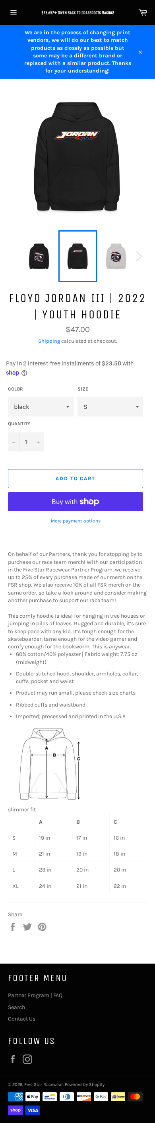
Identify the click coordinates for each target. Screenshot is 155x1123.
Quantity (19, 423)
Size (83, 389)
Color (15, 389)
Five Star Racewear (43, 1084)
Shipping (49, 341)
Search (16, 1007)
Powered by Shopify (85, 1084)
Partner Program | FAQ (35, 995)
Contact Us (21, 1018)
